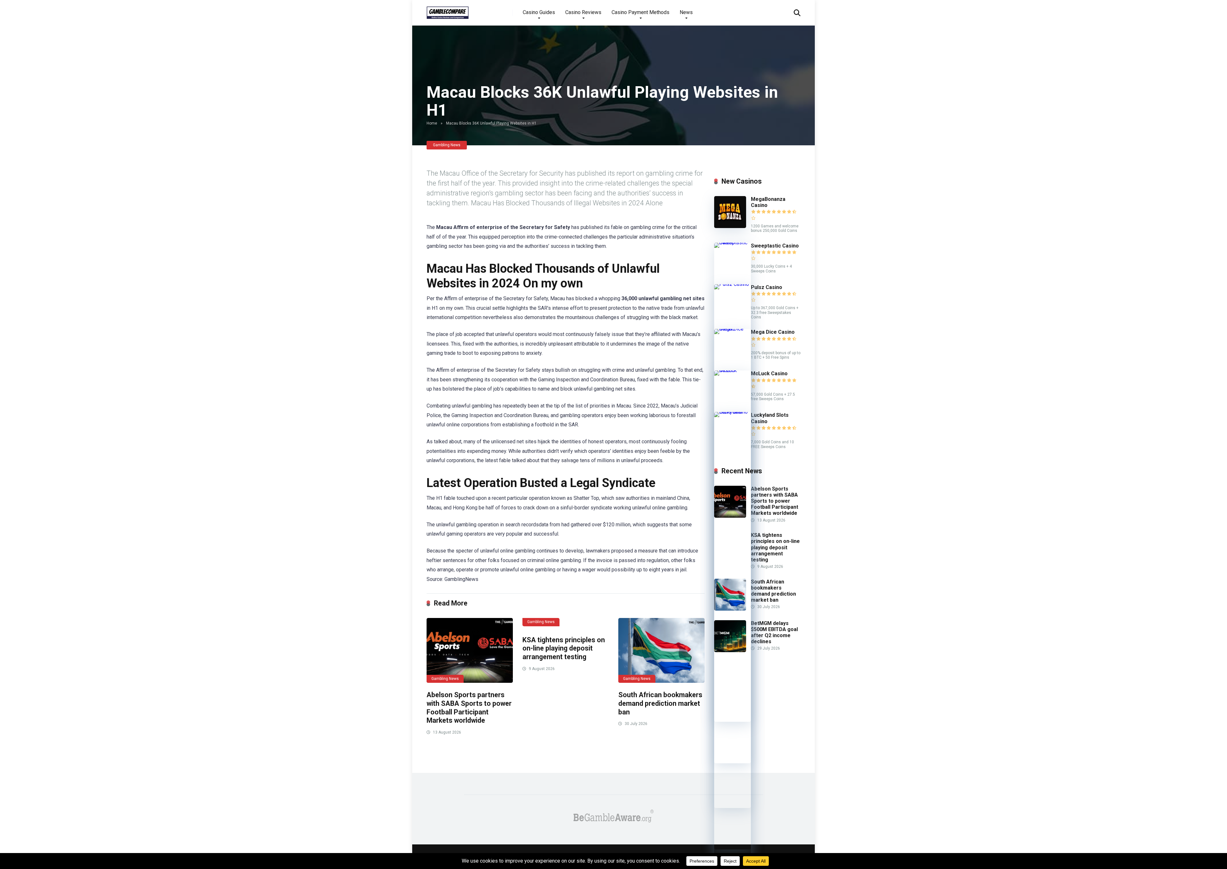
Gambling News (446, 145)
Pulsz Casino (766, 287)
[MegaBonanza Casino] (730, 226)
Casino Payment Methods (640, 12)
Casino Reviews (583, 12)
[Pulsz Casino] (732, 284)
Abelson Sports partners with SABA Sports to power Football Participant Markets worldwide (469, 707)
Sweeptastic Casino (775, 246)
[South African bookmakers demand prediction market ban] (661, 650)
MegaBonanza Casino (768, 202)
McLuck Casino (769, 373)
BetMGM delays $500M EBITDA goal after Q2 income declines (774, 632)
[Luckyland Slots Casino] (732, 412)
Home (432, 123)
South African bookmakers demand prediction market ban (660, 703)
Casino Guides (539, 12)
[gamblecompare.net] (448, 10)
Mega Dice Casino (773, 332)
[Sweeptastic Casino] (732, 243)
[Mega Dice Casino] (732, 329)
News (686, 12)
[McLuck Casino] (732, 370)
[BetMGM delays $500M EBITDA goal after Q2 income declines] (730, 650)
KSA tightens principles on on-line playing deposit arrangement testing (563, 648)
